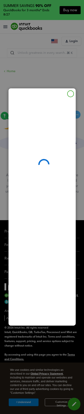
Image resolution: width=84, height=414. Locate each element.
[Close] (70, 94)
